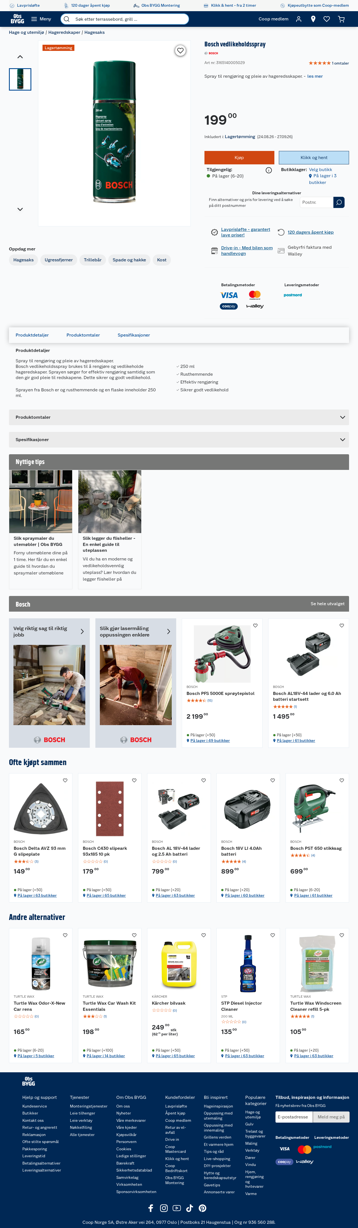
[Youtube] (177, 1208)
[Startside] (17, 19)
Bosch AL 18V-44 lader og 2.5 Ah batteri (176, 851)
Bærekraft (125, 1163)
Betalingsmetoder (238, 285)
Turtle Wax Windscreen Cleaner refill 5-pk (315, 1006)
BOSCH (192, 687)
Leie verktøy (81, 1120)
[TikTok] (189, 1208)
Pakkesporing (34, 1149)
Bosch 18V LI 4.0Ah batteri (241, 851)
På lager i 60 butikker (245, 895)
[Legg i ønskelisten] (180, 50)
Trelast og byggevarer (255, 1134)
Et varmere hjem (219, 1144)
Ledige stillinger (131, 1156)
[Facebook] (151, 1208)
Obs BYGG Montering (174, 1180)
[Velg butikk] (313, 19)
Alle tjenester (82, 1134)
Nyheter (123, 1113)
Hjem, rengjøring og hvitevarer (254, 1179)
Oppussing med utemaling (218, 1115)
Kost (161, 259)
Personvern (126, 1141)
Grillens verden (217, 1137)
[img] (222, 700)
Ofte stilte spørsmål (40, 1141)
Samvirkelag (127, 1177)
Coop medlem (178, 1120)
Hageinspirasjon (218, 1106)
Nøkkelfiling (81, 1127)
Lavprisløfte (176, 1106)
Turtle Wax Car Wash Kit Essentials (109, 1006)
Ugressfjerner (59, 259)
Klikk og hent (177, 1158)
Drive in (172, 1139)
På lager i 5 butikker (36, 1056)
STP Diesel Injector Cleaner (241, 1006)
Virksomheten (129, 1184)
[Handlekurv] (341, 19)
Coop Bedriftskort (176, 1168)
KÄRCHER (159, 997)
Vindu (250, 1164)
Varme (251, 1193)
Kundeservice (34, 1106)
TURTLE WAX (24, 997)
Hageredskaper (64, 32)
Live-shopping (217, 1158)
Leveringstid (33, 1156)
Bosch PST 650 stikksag (315, 848)
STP (224, 997)
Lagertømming (240, 136)
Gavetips (212, 1185)
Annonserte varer (219, 1192)
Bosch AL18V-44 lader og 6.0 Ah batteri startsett (307, 696)
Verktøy (252, 1150)
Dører (250, 1157)
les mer (315, 76)
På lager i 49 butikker (210, 740)
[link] (328, 63)
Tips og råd (214, 1151)
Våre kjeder (126, 1127)
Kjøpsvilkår (126, 1134)
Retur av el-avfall (175, 1130)
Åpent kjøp (175, 1113)
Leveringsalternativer (41, 1170)
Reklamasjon (34, 1134)
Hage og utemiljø (26, 32)
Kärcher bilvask (168, 1003)
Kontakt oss (33, 1120)
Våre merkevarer (131, 1120)
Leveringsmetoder (301, 285)
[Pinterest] (202, 1208)
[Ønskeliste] (326, 19)
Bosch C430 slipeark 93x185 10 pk (105, 851)
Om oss (123, 1106)
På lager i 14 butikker (106, 1056)
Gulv (249, 1124)
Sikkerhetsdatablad (134, 1170)
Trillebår (93, 259)
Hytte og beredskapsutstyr (220, 1175)
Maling (251, 1143)
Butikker (30, 1113)
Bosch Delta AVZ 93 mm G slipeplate (40, 851)
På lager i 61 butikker (296, 740)
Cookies (123, 1149)
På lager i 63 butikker (37, 895)
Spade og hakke (129, 259)
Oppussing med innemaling (218, 1127)
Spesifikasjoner (134, 335)
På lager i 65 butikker (106, 895)
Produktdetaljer (32, 335)
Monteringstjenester (88, 1106)
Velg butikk (320, 169)
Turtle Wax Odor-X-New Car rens (39, 1006)
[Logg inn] (299, 19)
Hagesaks (94, 32)
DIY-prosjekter (217, 1165)
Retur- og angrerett (39, 1127)
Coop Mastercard (175, 1149)
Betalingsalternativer (41, 1163)
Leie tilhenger (82, 1113)
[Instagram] (164, 1208)
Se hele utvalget (328, 603)
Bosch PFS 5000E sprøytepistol (221, 693)
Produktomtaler (83, 335)
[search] (66, 19)
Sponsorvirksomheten (136, 1191)
